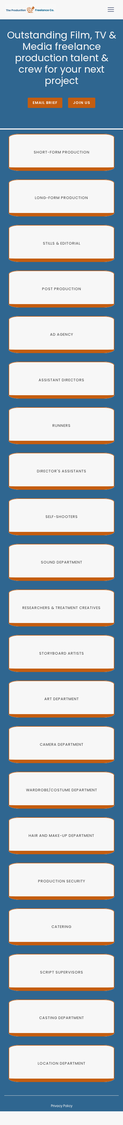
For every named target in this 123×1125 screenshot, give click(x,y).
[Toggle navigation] (110, 9)
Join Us (81, 102)
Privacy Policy (61, 1106)
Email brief (45, 102)
